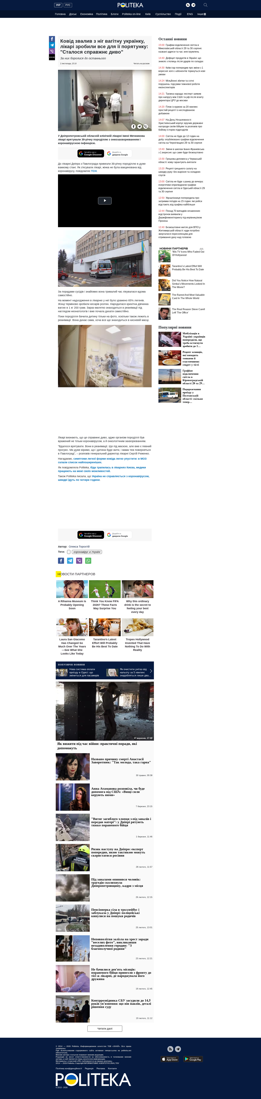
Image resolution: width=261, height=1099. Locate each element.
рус (67, 5)
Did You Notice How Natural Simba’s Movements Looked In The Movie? (188, 283)
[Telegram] (193, 5)
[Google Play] (193, 1059)
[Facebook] (52, 39)
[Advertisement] (105, 411)
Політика (101, 14)
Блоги (114, 14)
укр (58, 5)
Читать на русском (141, 63)
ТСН (94, 171)
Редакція (89, 1068)
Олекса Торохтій (79, 546)
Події (178, 14)
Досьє (73, 14)
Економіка (86, 14)
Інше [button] (200, 14)
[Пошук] (206, 5)
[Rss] (188, 5)
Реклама (101, 1068)
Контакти (112, 1068)
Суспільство (163, 14)
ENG (190, 14)
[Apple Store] (169, 1059)
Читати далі (104, 1028)
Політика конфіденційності (69, 1068)
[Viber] (52, 51)
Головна (60, 14)
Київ (148, 14)
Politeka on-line (131, 14)
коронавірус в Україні (87, 551)
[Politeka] (130, 5)
